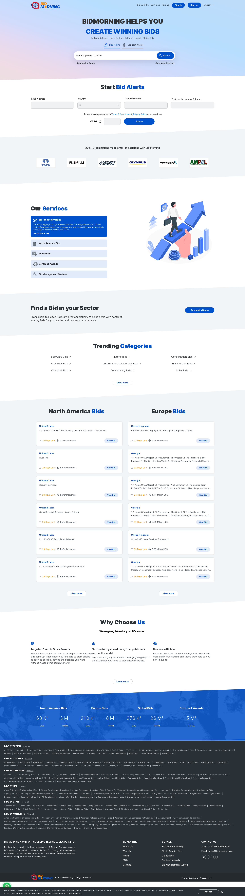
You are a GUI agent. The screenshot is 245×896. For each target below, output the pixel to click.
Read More (39, 233)
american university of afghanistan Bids (60, 818)
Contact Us (208, 841)
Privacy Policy (140, 114)
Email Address (38, 99)
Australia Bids (61, 750)
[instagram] (215, 857)
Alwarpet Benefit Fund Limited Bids (74, 793)
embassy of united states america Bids (22, 824)
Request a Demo (86, 63)
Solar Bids (182, 370)
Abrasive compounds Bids (132, 774)
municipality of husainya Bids (174, 824)
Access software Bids (203, 778)
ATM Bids (74, 774)
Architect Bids (59, 363)
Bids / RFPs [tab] (114, 45)
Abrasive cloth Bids (109, 774)
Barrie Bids (125, 806)
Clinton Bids (163, 809)
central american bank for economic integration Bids (28, 821)
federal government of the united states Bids (64, 824)
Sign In (178, 5)
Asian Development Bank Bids (106, 793)
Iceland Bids (143, 766)
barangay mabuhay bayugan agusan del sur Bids (178, 818)
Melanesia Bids (169, 753)
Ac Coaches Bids (87, 778)
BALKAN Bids (103, 750)
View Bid (111, 440)
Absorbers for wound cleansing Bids (60, 778)
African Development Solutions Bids (88, 790)
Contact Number (133, 98)
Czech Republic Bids (189, 762)
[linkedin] (204, 857)
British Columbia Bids (32, 809)
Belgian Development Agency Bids (205, 793)
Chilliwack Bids (148, 809)
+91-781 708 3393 (219, 846)
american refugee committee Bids (96, 818)
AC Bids (7, 774)
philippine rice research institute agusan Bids (211, 824)
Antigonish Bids (96, 806)
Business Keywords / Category (187, 99)
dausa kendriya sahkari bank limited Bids (208, 821)
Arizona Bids (111, 806)
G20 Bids (91, 753)
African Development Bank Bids (55, 790)
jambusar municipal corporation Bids (54, 828)
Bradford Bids (184, 806)
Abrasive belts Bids (89, 774)
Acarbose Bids (134, 778)
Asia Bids (48, 750)
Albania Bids (9, 762)
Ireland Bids (157, 766)
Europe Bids (78, 753)
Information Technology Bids (121, 363)
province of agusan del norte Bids (19, 828)
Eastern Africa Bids (22, 753)
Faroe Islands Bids (12, 766)
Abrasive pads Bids (176, 774)
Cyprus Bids (172, 762)
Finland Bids (29, 766)
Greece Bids (99, 766)
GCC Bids (102, 753)
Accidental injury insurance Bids (18, 781)
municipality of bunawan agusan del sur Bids (108, 824)
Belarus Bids (52, 762)
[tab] (68, 219)
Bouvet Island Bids (112, 762)
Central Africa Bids (163, 750)
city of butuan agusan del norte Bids (71, 821)
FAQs (125, 860)
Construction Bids (182, 356)
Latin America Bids (117, 753)
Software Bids (59, 356)
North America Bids (172, 851)
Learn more (122, 681)
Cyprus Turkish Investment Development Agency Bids (151, 797)
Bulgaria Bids (129, 762)
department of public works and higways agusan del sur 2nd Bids (157, 821)
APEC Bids (8, 750)
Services (155, 5)
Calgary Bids (66, 809)
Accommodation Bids (44, 781)
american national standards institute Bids (134, 818)
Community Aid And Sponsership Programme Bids (102, 797)
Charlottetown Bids (129, 809)
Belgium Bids (66, 762)
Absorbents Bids (33, 778)
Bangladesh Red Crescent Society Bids (169, 793)
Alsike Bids (51, 806)
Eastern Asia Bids (41, 753)
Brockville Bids (51, 809)
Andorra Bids (24, 762)
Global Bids (86, 766)
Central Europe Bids (224, 750)
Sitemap (126, 864)
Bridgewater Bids (12, 809)
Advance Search (164, 63)
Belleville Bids (153, 806)
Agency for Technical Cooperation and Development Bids (187, 790)
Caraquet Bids (111, 809)
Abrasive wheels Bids (13, 778)
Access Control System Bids (177, 778)
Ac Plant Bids (103, 778)
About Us (127, 846)
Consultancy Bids (120, 370)
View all (26, 746)
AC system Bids (60, 774)
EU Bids (7, 753)
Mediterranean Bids (150, 753)
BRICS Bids (131, 750)
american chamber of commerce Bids (21, 818)
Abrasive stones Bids (219, 774)
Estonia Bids (222, 762)
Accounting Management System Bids (74, 781)
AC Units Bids (44, 774)
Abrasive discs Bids (156, 774)
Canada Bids (144, 762)
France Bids (42, 766)
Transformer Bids (182, 363)
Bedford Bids (138, 806)
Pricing (165, 5)
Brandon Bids (215, 806)
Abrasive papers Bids (197, 774)
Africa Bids (21, 750)
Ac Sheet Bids (118, 778)
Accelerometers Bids (153, 778)
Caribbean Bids (145, 750)
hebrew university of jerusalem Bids (90, 828)
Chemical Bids (59, 370)
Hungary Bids (129, 766)
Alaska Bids (24, 806)
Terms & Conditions (121, 114)
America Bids (35, 750)
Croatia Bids (158, 762)
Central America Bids (184, 750)
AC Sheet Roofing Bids (24, 774)
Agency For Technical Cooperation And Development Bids (133, 790)
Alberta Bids (38, 806)
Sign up (194, 5)
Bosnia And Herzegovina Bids (88, 762)
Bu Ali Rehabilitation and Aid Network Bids (58, 797)
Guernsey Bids (114, 766)
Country (82, 99)
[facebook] (210, 857)
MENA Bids (134, 753)
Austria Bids (38, 762)
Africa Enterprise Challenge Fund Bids (21, 790)
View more (122, 382)
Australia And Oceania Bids (82, 750)
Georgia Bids (56, 766)
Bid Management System (175, 864)
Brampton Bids (199, 806)
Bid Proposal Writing (172, 846)
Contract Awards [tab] (135, 45)
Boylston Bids (168, 806)
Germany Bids (71, 766)
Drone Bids (120, 356)
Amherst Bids (80, 806)
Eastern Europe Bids (61, 753)
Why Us (126, 851)
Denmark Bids (207, 762)
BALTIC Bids (117, 750)
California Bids (81, 809)
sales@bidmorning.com (221, 851)
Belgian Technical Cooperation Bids (20, 797)
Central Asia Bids (204, 750)
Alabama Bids (10, 806)
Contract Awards (171, 860)
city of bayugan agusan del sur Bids (107, 821)
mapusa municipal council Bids (144, 824)
